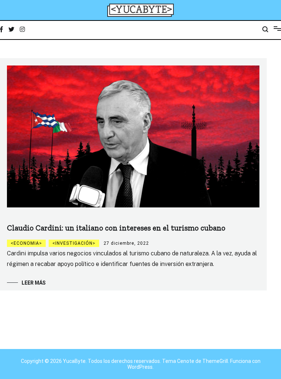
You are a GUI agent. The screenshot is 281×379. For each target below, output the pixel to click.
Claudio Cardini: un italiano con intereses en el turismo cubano (116, 227)
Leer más (34, 283)
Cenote (185, 361)
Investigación (74, 243)
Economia (26, 243)
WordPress (140, 367)
